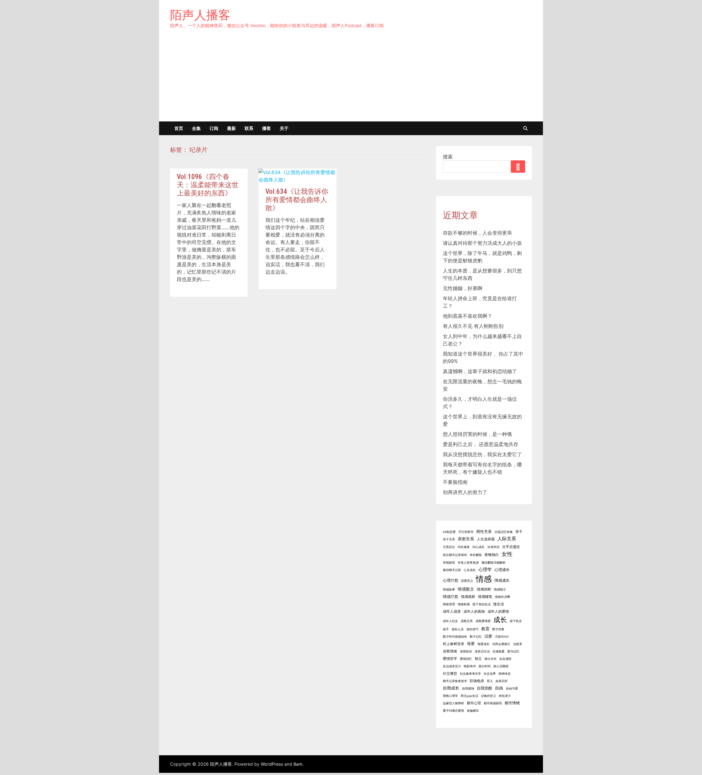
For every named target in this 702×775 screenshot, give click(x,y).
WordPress (272, 764)
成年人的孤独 (474, 611)
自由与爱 (512, 688)
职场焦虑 (477, 681)
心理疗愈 (450, 580)
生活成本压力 (452, 666)
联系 (249, 128)
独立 (478, 659)
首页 (178, 128)
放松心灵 (458, 629)
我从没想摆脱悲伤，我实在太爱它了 (482, 454)
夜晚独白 (492, 555)
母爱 (471, 643)
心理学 (485, 569)
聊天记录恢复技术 (455, 681)
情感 (484, 579)
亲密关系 (466, 538)
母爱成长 (483, 644)
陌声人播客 (200, 14)
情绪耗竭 (464, 604)
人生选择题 (486, 539)
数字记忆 (476, 636)
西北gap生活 (469, 696)
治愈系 (517, 644)
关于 (284, 128)
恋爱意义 (467, 581)
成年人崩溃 (452, 611)
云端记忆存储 (503, 532)
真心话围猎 (500, 666)
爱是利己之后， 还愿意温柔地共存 (480, 444)
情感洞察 (484, 589)
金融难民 (473, 710)
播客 (266, 128)
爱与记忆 (513, 651)
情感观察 (468, 597)
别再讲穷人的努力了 (465, 492)
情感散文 (466, 589)
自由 (499, 688)
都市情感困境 (493, 703)
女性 (507, 553)
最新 (231, 128)
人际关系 (506, 538)
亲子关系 (449, 539)
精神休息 (505, 673)
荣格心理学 (450, 696)
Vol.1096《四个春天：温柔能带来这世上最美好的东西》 (208, 185)
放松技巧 (472, 629)
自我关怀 (502, 681)
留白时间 (485, 666)
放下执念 (516, 621)
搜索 (448, 157)
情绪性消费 (502, 597)
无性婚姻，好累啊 (462, 288)
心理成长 (502, 569)
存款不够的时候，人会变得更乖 (477, 233)
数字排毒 (498, 629)
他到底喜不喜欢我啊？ (467, 316)
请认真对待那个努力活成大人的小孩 (482, 243)
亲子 (518, 532)
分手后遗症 (511, 547)
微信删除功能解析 (494, 562)
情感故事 (449, 589)
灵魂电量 (498, 651)
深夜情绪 (450, 651)
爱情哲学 (450, 659)
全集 (196, 128)
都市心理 (474, 703)
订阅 (214, 128)
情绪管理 (449, 604)
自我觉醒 (484, 688)
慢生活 (498, 604)
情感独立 (500, 589)
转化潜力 (505, 696)
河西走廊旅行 (501, 644)
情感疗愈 (450, 596)
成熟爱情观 (483, 621)
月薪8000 (502, 636)
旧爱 (488, 636)
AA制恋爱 (449, 532)
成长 (500, 619)
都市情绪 (512, 702)
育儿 (490, 681)
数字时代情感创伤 (455, 636)
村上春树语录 (453, 644)
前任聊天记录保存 (455, 555)
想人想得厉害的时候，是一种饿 (477, 434)
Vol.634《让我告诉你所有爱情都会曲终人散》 (296, 200)
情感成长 (502, 580)
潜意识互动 (482, 651)
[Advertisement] (351, 80)
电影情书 (470, 666)
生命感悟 (505, 659)
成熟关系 (467, 621)
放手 (446, 629)
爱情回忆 (466, 659)
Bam (297, 764)
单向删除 (476, 555)
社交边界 (490, 673)
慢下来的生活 (481, 604)
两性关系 (484, 531)
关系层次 (449, 547)
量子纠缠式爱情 (453, 710)
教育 (485, 628)
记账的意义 (488, 696)
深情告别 (466, 651)
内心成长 (478, 547)
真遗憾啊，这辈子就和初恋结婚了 (480, 371)
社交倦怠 (450, 673)
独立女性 (491, 659)
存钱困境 (449, 562)
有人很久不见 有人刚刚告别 (473, 326)
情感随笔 (485, 597)
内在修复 (464, 547)
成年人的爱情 (498, 611)
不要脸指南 (455, 482)
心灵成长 (470, 570)
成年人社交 (450, 621)
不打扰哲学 (466, 532)
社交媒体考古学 (470, 673)
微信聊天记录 (452, 570)
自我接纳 (468, 688)
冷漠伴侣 (493, 547)
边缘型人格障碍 (453, 703)
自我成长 (451, 688)
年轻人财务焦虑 (468, 562)
